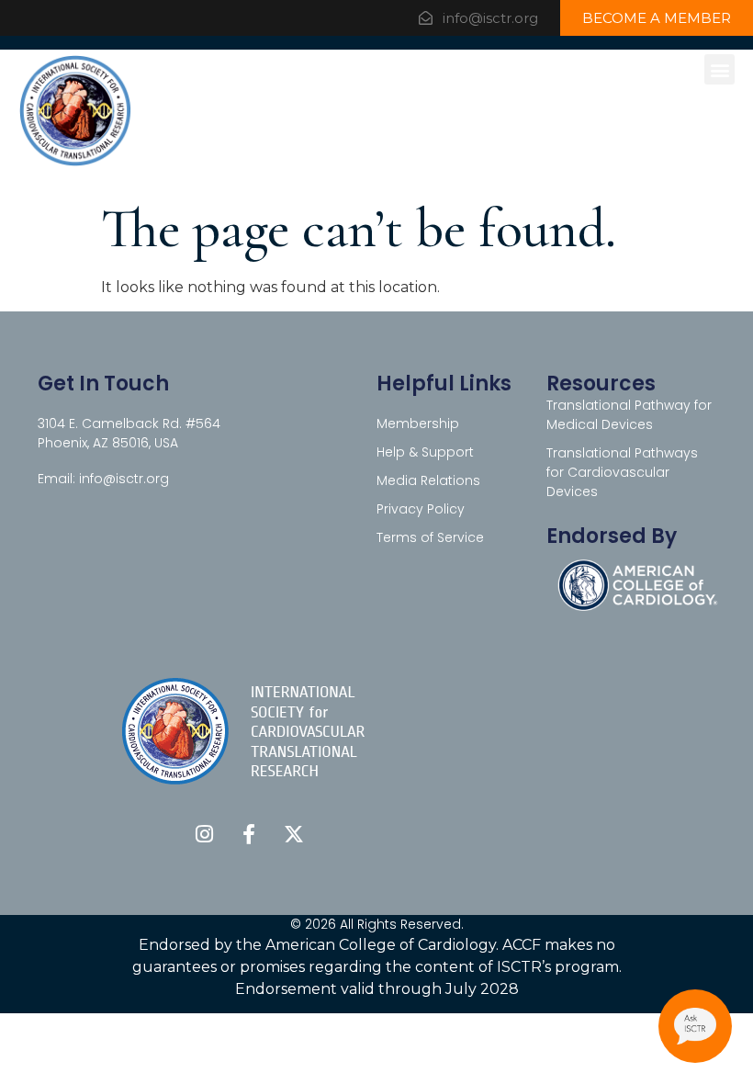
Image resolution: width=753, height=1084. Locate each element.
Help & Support (425, 452)
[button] (719, 69)
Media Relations (428, 480)
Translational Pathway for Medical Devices (629, 415)
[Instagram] (204, 834)
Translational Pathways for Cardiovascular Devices (622, 472)
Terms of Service (430, 537)
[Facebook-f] (249, 834)
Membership (417, 423)
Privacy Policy (420, 509)
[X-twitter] (294, 834)
